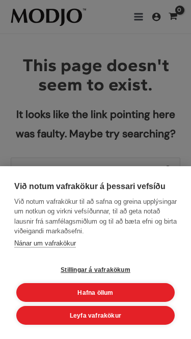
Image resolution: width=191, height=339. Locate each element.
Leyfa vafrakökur (95, 315)
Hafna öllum (95, 292)
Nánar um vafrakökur (45, 243)
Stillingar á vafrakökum (95, 269)
